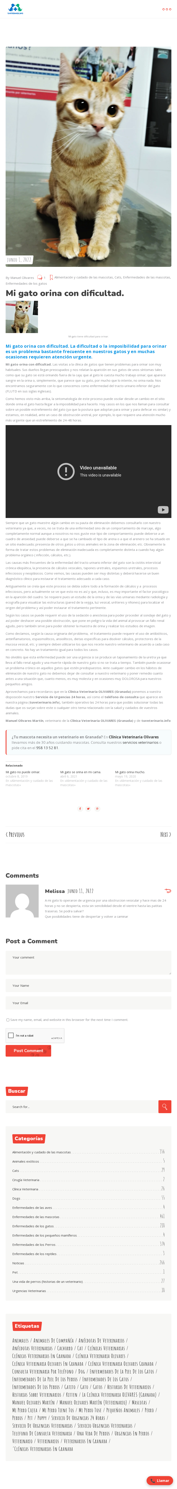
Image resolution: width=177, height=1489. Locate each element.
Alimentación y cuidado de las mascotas (83, 277)
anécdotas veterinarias (32, 1348)
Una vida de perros (93, 1433)
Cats (118, 277)
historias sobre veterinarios (36, 1394)
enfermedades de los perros (36, 1387)
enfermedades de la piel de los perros (45, 1379)
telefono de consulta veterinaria (42, 1433)
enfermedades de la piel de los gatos (122, 1371)
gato (84, 1387)
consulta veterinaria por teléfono (43, 1371)
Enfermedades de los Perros (33, 1244)
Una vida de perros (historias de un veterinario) (47, 1281)
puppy (42, 1418)
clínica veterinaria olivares (100, 1356)
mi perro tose (90, 1410)
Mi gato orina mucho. (130, 772)
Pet (15, 1272)
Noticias (18, 1263)
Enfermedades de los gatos (26, 283)
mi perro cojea (25, 1410)
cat (80, 1348)
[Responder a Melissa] (167, 891)
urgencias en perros (132, 1433)
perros (17, 1418)
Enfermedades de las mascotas (146, 277)
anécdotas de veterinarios (102, 1340)
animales (20, 1340)
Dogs (16, 1198)
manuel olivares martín (33, 1402)
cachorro (65, 1348)
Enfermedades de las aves (32, 1207)
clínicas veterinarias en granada (41, 1356)
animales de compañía (53, 1340)
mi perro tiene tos (58, 1410)
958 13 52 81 (47, 747)
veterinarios (48, 1441)
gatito (70, 1387)
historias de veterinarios (129, 1387)
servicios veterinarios (140, 742)
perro (149, 1410)
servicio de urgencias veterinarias (42, 1425)
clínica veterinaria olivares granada (121, 1363)
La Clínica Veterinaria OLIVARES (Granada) (119, 1394)
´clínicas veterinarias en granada (42, 1449)
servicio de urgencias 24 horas (78, 1418)
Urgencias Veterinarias (29, 1291)
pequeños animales (123, 1410)
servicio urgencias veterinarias (105, 1425)
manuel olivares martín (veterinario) (93, 1402)
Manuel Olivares (22, 277)
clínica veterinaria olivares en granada (48, 1363)
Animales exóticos (25, 1161)
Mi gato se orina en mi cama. (80, 772)
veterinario (22, 1441)
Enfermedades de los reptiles (34, 1254)
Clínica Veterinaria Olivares (134, 737)
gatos (98, 1387)
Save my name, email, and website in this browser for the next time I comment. (69, 1019)
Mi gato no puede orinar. (23, 772)
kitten (71, 1394)
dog (81, 1371)
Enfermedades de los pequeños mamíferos (44, 1235)
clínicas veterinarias (106, 1348)
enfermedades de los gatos (105, 1379)
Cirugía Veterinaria (25, 1180)
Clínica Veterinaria (25, 1189)
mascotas (139, 1402)
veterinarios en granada (85, 1441)
